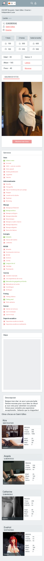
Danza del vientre (11, 240)
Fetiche (8, 177)
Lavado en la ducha (12, 195)
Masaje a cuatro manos (13, 222)
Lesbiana (9, 242)
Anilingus (9, 290)
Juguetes (9, 174)
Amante (8, 249)
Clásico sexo (10, 160)
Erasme (27, 10)
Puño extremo (10, 302)
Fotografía (9, 187)
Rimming (9, 201)
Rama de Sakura (11, 230)
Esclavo (8, 258)
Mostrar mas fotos (22, 141)
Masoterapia (10, 219)
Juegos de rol (10, 263)
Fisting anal (9, 299)
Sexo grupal (10, 169)
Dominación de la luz (13, 252)
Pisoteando (9, 269)
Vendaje (8, 266)
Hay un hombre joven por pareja (16, 190)
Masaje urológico (11, 213)
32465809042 (11, 23)
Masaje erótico (11, 210)
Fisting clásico (10, 296)
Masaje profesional (12, 208)
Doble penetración (12, 172)
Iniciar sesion (36, 3)
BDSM (8, 255)
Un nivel (8, 163)
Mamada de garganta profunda (16, 281)
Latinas (27, 63)
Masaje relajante (11, 227)
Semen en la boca (12, 309)
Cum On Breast (11, 312)
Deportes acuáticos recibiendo (16, 324)
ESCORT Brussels (8, 10)
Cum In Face (10, 314)
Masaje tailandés (11, 216)
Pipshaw (9, 198)
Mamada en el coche (13, 284)
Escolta (8, 184)
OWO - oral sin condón (13, 166)
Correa (8, 260)
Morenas (28, 68)
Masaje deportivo (11, 224)
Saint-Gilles (19, 10)
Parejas (8, 192)
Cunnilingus (10, 287)
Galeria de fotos (12, 77)
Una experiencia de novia (14, 278)
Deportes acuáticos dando (14, 321)
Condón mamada (11, 276)
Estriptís (8, 237)
